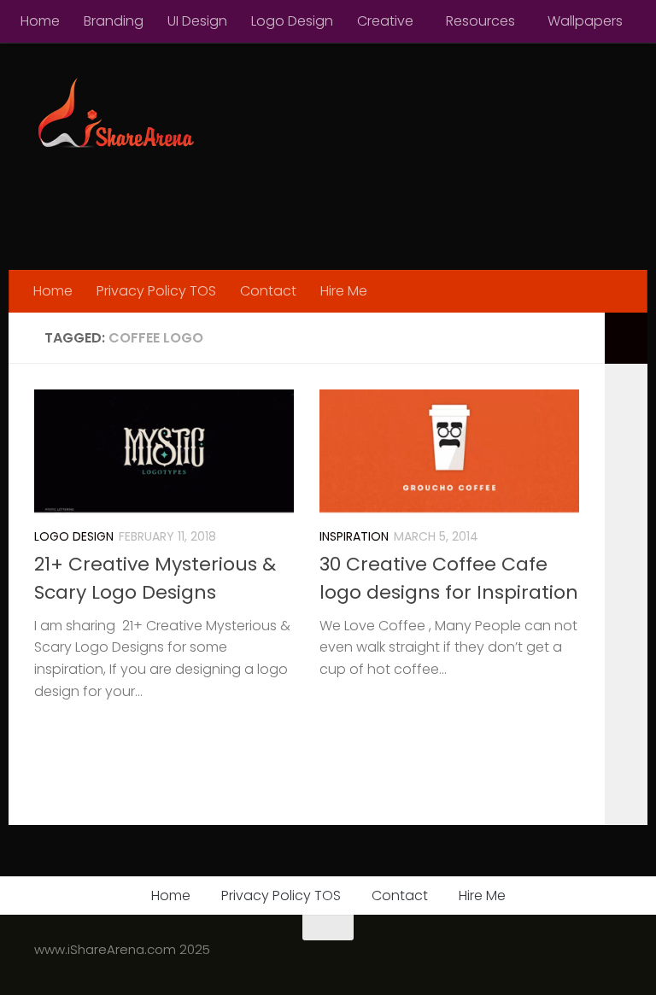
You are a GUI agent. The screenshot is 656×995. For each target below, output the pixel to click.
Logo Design (292, 21)
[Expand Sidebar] (626, 338)
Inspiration (354, 536)
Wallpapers (585, 21)
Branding (114, 21)
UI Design (197, 21)
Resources (480, 21)
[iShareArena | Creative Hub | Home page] (114, 115)
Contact (268, 291)
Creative (385, 21)
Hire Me (343, 291)
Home (40, 21)
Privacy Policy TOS (156, 291)
